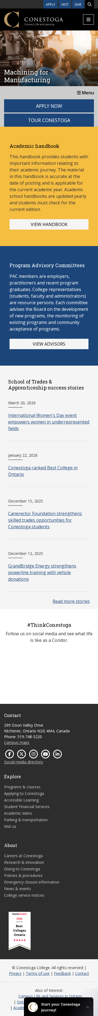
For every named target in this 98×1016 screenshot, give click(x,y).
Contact (82, 973)
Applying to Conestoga (24, 793)
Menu (87, 93)
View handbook (49, 224)
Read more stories (71, 601)
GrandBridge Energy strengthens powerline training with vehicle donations (42, 572)
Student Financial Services (27, 806)
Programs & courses (22, 786)
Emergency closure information (31, 882)
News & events (17, 888)
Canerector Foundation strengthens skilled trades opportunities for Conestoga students (45, 520)
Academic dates (18, 813)
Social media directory (23, 761)
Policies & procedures (23, 875)
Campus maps (16, 742)
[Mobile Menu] (88, 19)
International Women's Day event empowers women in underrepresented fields (48, 421)
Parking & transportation (26, 819)
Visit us (10, 826)
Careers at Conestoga (23, 855)
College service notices (24, 895)
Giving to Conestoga (22, 868)
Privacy (15, 973)
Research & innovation (24, 862)
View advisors (49, 344)
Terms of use (38, 973)
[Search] (89, 4)
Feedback (62, 973)
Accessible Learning (21, 800)
